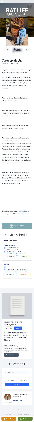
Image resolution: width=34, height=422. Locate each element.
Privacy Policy (12, 414)
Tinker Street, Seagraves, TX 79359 (17, 271)
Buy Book (18, 328)
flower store (21, 214)
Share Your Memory (11, 355)
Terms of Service (22, 414)
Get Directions (10, 256)
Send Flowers (24, 274)
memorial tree (23, 211)
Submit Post (17, 384)
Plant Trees (24, 256)
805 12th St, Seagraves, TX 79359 (16, 253)
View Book (9, 328)
